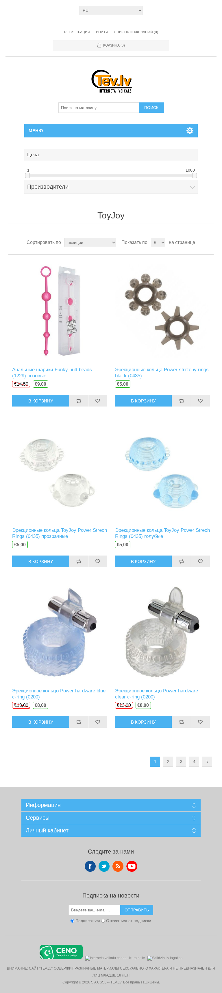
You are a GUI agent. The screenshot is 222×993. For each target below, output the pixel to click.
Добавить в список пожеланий (97, 401)
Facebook (90, 866)
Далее (207, 762)
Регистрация (77, 32)
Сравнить (78, 401)
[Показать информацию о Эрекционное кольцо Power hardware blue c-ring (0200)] (59, 632)
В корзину (40, 400)
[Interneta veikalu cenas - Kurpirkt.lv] (115, 958)
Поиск (151, 107)
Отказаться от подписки (128, 921)
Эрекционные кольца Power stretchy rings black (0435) (162, 372)
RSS (117, 866)
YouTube (131, 866)
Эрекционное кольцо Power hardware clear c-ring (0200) (156, 693)
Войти (102, 32)
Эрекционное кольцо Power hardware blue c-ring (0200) (59, 693)
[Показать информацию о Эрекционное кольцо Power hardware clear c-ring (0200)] (162, 632)
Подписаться (87, 921)
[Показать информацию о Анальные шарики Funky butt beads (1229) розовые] (59, 310)
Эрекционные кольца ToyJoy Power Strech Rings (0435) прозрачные (59, 533)
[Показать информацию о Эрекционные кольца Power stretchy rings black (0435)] (162, 310)
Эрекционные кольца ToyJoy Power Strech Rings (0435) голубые (162, 533)
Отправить (137, 910)
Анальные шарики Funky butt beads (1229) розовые (52, 372)
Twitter (104, 866)
